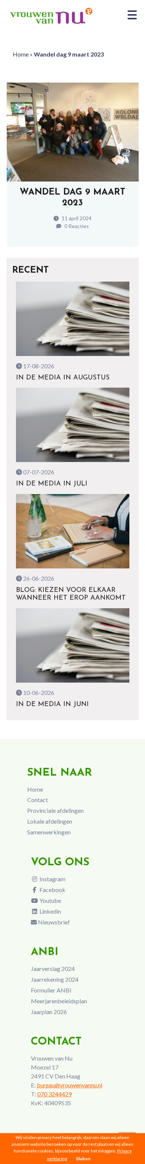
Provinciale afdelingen (55, 810)
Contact (37, 799)
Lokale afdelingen (49, 821)
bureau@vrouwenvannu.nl (69, 1084)
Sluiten (83, 1158)
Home (21, 54)
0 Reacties (76, 226)
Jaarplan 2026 (49, 1011)
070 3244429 (54, 1093)
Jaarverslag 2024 (53, 968)
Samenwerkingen (49, 832)
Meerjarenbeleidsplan (59, 1000)
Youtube (49, 900)
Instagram (51, 878)
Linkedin (49, 911)
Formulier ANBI (51, 990)
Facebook (51, 889)
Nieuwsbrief (53, 922)
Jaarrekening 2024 (54, 979)
